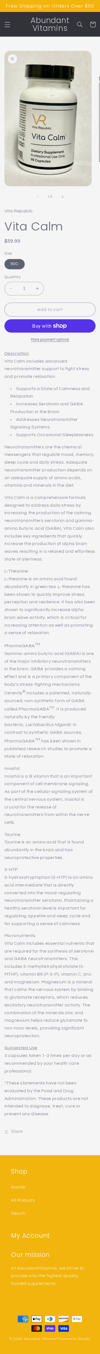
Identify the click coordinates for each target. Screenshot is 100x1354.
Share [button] (17, 1131)
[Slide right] (62, 197)
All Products (23, 1200)
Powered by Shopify (73, 1338)
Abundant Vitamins (40, 1338)
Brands (18, 1187)
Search (18, 1213)
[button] (7, 24)
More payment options (50, 339)
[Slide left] (37, 197)
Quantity (12, 277)
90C (15, 264)
